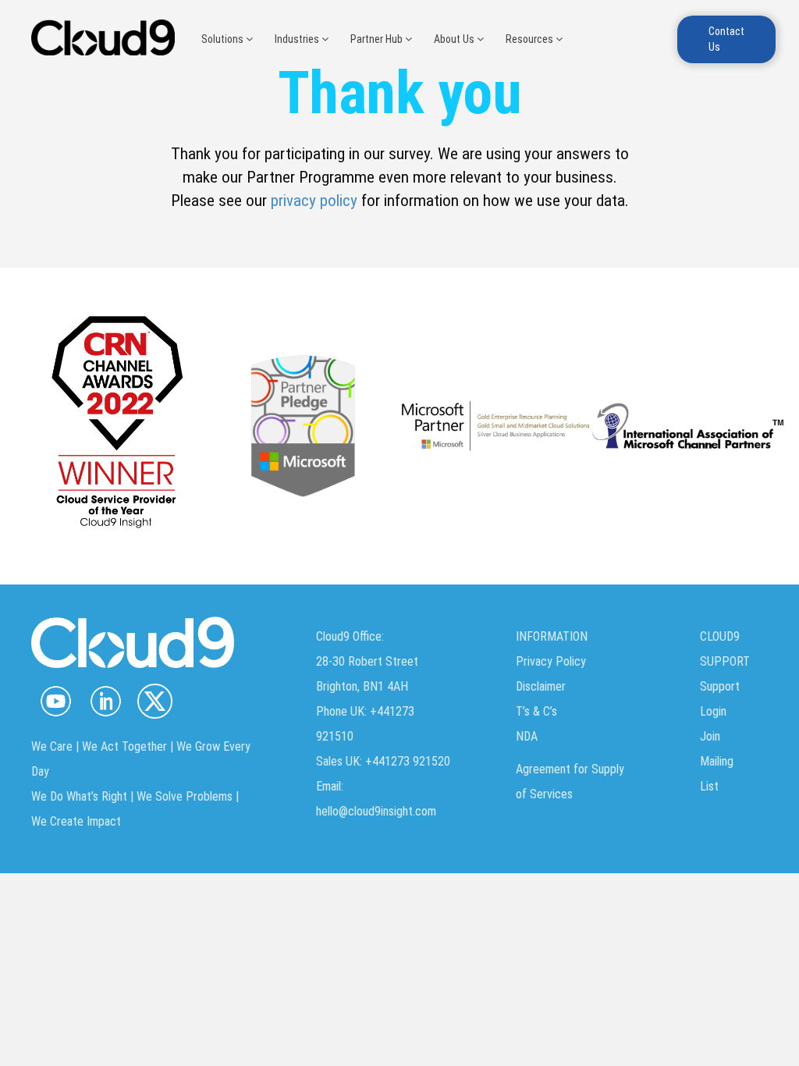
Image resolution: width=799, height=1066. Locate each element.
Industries (298, 39)
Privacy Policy (551, 661)
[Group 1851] (154, 701)
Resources (531, 39)
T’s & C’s (536, 711)
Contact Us (726, 39)
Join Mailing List (716, 761)
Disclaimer (541, 686)
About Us (455, 39)
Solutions (223, 39)
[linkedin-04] (105, 701)
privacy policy (314, 200)
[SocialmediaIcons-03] (55, 701)
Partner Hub (377, 39)
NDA (527, 736)
